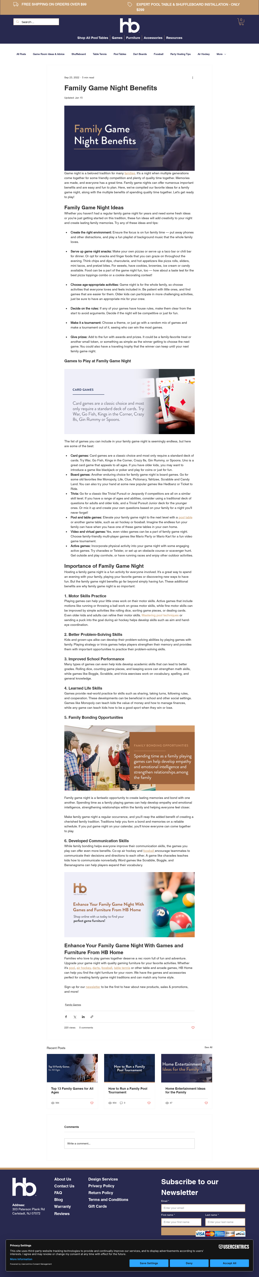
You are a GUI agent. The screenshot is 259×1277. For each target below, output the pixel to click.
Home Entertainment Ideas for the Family (185, 1090)
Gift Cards (97, 1206)
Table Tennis (100, 54)
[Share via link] (92, 1016)
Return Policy (100, 1192)
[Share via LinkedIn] (83, 1016)
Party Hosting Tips (180, 54)
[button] (241, 21)
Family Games (73, 1004)
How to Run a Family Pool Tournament (127, 1090)
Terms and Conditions (108, 1199)
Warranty (62, 1206)
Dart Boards (140, 54)
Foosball (158, 54)
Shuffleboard (79, 54)
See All (208, 1047)
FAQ (58, 1192)
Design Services (103, 1179)
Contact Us (64, 1186)
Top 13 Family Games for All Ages (72, 1090)
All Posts (21, 54)
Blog (58, 1199)
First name (168, 1214)
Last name (212, 1214)
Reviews (62, 1213)
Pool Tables (120, 54)
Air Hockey (204, 54)
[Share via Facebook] (66, 1016)
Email (165, 1201)
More (220, 54)
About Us (62, 1179)
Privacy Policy (101, 1186)
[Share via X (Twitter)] (74, 1016)
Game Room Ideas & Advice (48, 54)
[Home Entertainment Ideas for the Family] (186, 1068)
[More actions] (192, 78)
